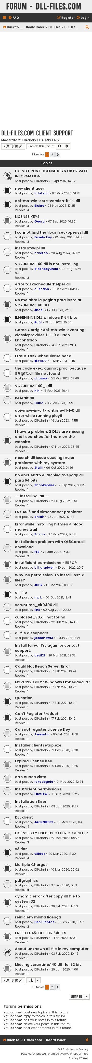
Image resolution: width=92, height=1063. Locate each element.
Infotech (41, 193)
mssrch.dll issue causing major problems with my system (45, 460)
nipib (38, 597)
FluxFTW (40, 794)
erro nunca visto (30, 776)
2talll (38, 468)
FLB (36, 552)
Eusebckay (43, 237)
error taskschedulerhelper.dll (43, 284)
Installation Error (31, 801)
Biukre (39, 206)
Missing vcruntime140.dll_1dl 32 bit (48, 964)
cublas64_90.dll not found (40, 617)
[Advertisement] (46, 80)
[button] (57, 154)
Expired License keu (33, 761)
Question (24, 697)
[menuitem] (13, 18)
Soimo (39, 534)
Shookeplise (44, 485)
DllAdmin (29, 140)
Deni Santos (44, 922)
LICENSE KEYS (27, 216)
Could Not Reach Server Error (42, 666)
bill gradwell (44, 567)
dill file (21, 592)
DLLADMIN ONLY (48, 140)
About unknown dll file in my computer (52, 948)
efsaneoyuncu (46, 269)
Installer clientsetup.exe (38, 745)
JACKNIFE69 (43, 822)
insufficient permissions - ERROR (46, 562)
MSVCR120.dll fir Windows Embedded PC (52, 682)
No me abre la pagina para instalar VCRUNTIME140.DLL (48, 303)
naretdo (41, 253)
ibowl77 (40, 361)
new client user (29, 188)
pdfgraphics (26, 880)
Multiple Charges (31, 864)
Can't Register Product (36, 713)
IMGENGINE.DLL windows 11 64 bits (46, 317)
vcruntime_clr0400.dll (36, 604)
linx (37, 610)
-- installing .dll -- (32, 496)
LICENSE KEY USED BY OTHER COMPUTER (51, 833)
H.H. (37, 391)
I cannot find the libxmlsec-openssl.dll (51, 232)
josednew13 (43, 638)
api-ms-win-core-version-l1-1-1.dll (47, 200)
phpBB (40, 1054)
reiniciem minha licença (38, 917)
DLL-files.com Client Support (37, 133)
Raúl (38, 322)
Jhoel (38, 310)
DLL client (24, 817)
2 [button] (52, 154)
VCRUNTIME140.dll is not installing (46, 263)
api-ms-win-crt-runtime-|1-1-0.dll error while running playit (47, 413)
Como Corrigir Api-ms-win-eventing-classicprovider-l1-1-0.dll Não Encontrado (50, 335)
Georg (39, 221)
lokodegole (43, 782)
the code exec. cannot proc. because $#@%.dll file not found (50, 371)
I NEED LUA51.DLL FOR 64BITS (40, 933)
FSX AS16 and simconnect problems (48, 511)
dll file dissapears (31, 633)
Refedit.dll (24, 398)
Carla (38, 403)
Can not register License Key (42, 729)
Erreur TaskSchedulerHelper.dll (44, 356)
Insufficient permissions (38, 789)
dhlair (39, 517)
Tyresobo (42, 734)
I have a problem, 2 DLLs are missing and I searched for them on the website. (49, 436)
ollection (41, 289)
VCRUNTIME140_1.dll (33, 385)
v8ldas (21, 848)
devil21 (39, 655)
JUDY (38, 585)
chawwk (40, 378)
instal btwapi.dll (30, 248)
